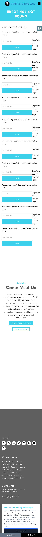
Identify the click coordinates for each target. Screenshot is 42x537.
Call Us (11, 535)
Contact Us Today (21, 329)
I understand (21, 531)
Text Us (32, 535)
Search (17, 243)
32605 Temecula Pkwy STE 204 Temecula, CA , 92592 (13, 490)
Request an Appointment (21, 323)
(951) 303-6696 (12, 497)
